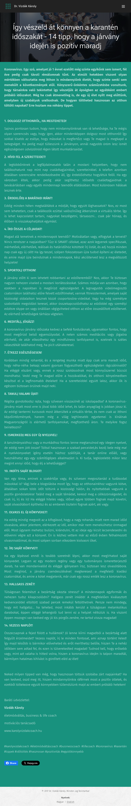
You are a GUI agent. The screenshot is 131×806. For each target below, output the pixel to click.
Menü (123, 6)
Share (13, 763)
